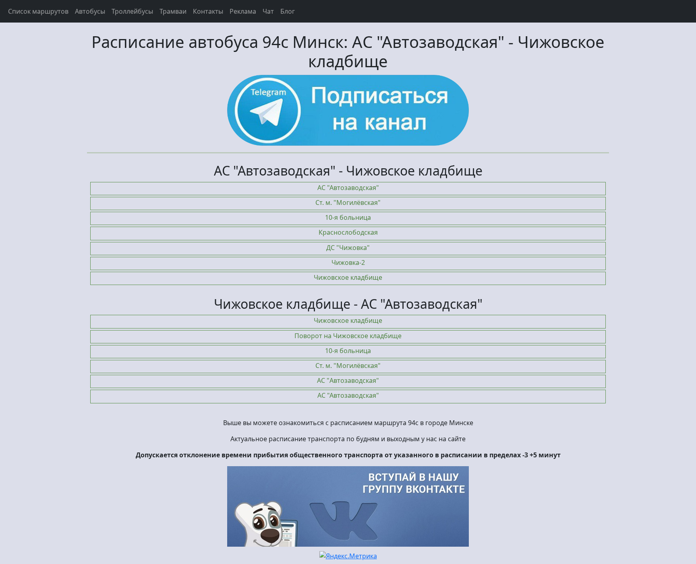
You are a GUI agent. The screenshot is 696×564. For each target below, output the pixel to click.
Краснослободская (348, 232)
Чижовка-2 (348, 262)
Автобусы (90, 11)
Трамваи (173, 11)
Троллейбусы (132, 11)
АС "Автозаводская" (348, 187)
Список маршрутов (38, 11)
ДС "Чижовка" (348, 247)
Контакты (208, 11)
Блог (287, 11)
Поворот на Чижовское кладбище (348, 335)
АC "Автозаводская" (348, 380)
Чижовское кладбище (348, 277)
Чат (268, 11)
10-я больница (348, 217)
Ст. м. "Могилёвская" (348, 202)
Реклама (243, 11)
